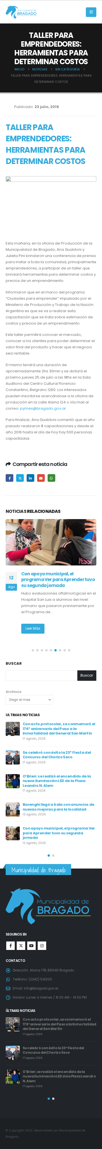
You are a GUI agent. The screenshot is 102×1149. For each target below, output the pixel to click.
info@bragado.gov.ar (41, 988)
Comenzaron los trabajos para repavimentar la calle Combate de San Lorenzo (59, 780)
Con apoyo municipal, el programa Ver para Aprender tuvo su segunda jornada (58, 1045)
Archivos (14, 691)
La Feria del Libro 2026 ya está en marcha (53, 806)
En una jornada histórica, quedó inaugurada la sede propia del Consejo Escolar (55, 579)
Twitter (20, 478)
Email (41, 478)
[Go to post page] (51, 542)
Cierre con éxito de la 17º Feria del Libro (59, 752)
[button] (91, 12)
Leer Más (33, 628)
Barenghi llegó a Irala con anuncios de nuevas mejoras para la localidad (56, 1022)
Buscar (14, 663)
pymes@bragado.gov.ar (43, 408)
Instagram (42, 945)
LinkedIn (30, 478)
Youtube (31, 945)
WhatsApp (51, 478)
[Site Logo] (21, 12)
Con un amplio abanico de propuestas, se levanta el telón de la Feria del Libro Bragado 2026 (59, 832)
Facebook (9, 478)
